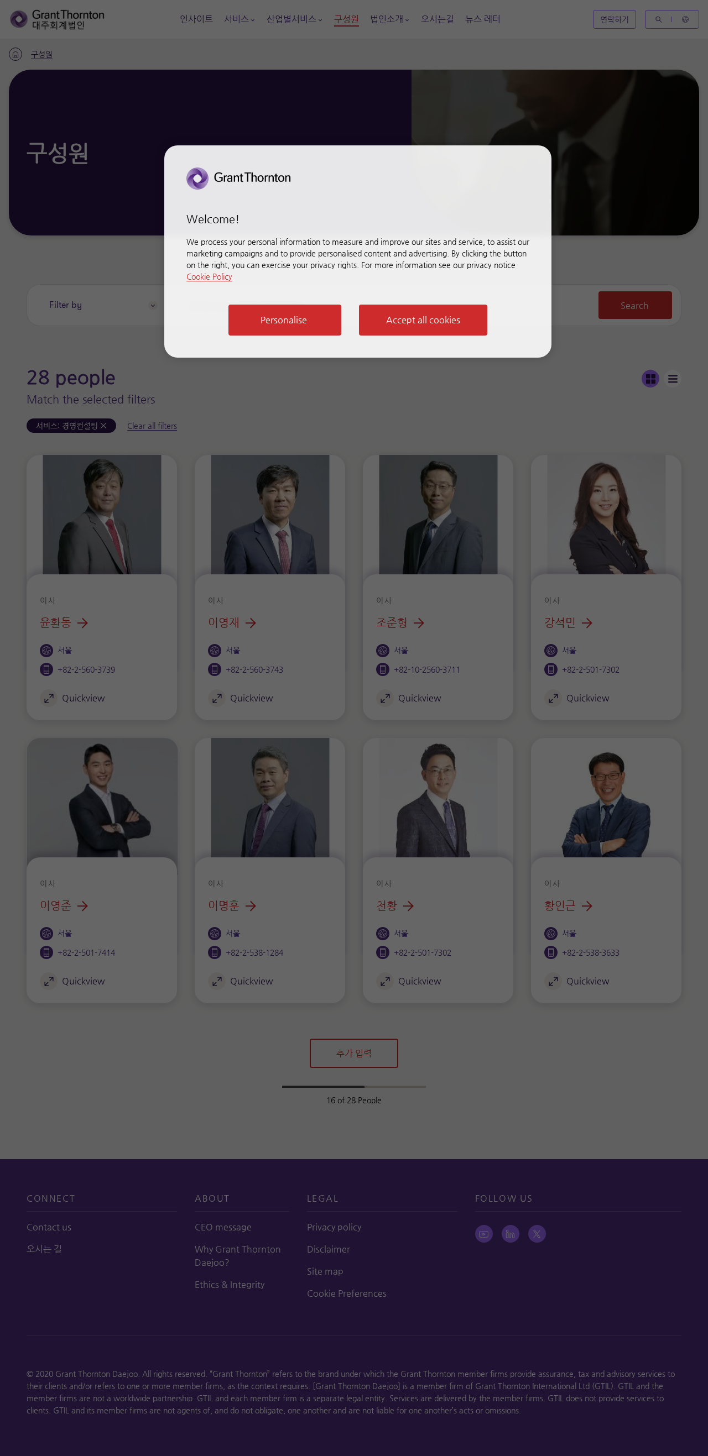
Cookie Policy (209, 276)
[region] (357, 251)
